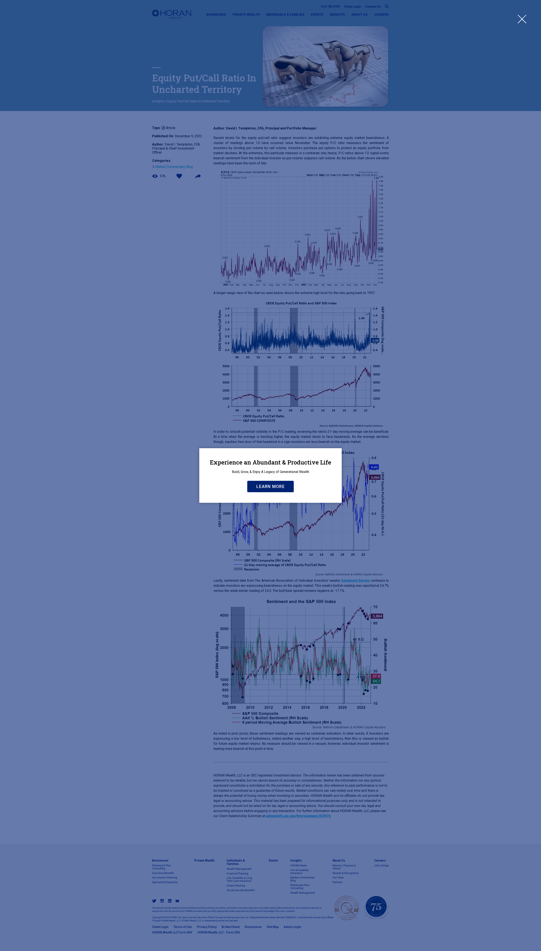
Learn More (270, 486)
